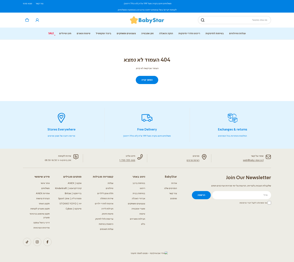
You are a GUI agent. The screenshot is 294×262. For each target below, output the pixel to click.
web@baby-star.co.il (253, 160)
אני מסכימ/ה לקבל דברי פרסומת (253, 203)
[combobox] (234, 20)
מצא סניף (27, 3)
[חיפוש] (203, 20)
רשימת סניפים (193, 160)
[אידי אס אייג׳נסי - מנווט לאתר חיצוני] (149, 253)
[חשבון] (37, 20)
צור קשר (39, 3)
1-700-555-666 (127, 160)
